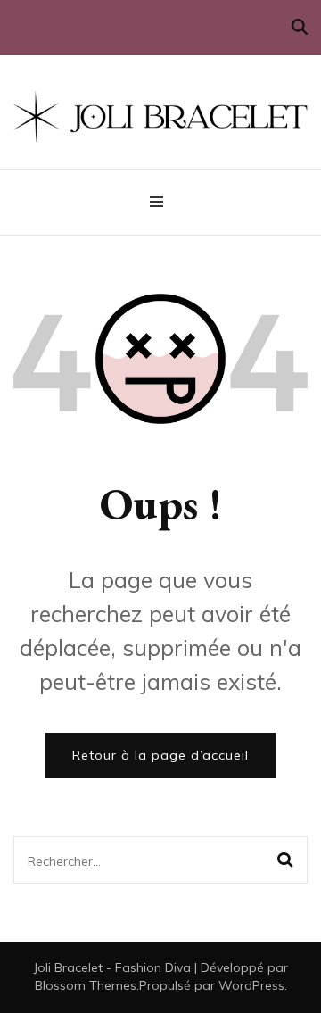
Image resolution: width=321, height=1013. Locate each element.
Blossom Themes (85, 985)
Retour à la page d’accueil (160, 755)
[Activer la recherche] (300, 27)
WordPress (251, 985)
